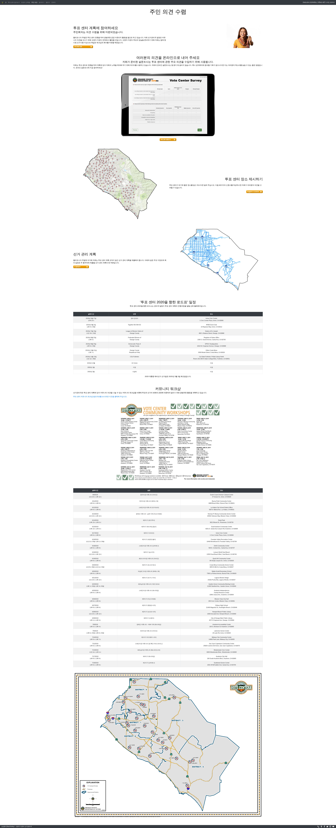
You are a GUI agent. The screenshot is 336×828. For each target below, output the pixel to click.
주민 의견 (34, 2)
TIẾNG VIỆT (322, 2)
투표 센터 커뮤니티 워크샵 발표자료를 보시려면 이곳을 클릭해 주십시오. (100, 396)
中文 (328, 2)
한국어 (332, 2)
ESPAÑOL (313, 2)
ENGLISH (306, 2)
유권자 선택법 (25, 2)
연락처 (53, 2)
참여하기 (41, 2)
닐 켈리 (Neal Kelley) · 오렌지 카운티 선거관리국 (16, 826)
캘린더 (48, 2)
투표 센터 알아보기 (14, 2)
